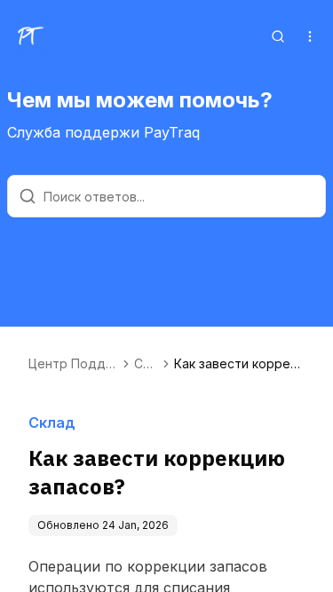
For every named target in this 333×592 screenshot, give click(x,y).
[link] (239, 364)
